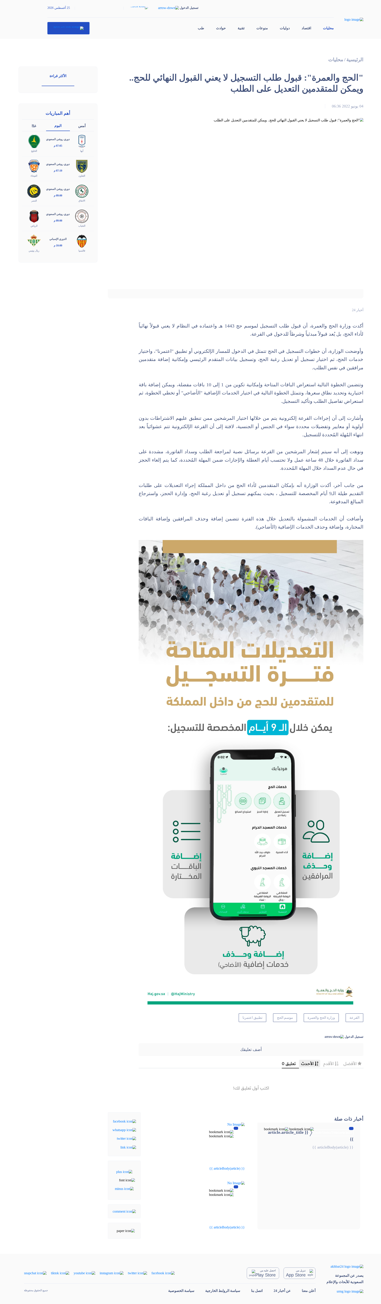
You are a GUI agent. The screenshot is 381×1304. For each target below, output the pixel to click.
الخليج (34, 151)
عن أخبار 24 (282, 1291)
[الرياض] (34, 216)
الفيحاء (34, 175)
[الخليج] (34, 141)
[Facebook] (124, 1121)
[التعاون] (81, 166)
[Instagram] (111, 1273)
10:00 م (58, 245)
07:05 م (58, 145)
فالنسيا (81, 250)
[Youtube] (84, 1273)
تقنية (241, 28)
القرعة (354, 1017)
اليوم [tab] (58, 126)
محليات (328, 28)
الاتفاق (81, 200)
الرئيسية (354, 59)
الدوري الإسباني (58, 238)
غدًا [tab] (34, 126)
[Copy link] (128, 1147)
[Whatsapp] (124, 1130)
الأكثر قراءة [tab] (58, 76)
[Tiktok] (60, 1273)
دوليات (285, 28)
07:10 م (58, 170)
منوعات (262, 28)
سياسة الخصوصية (181, 1291)
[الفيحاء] (34, 166)
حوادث (221, 28)
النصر (34, 200)
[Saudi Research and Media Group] (345, 1291)
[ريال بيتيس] (34, 240)
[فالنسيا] (81, 240)
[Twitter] (126, 1138)
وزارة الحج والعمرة (321, 1017)
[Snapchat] (35, 1273)
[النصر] (34, 191)
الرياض (34, 225)
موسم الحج (285, 1017)
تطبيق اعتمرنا (252, 1017)
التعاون (81, 175)
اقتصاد (306, 28)
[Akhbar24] (345, 1266)
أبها (81, 151)
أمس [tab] (82, 126)
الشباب (81, 225)
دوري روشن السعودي (58, 139)
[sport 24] (68, 28)
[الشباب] (81, 216)
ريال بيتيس (34, 250)
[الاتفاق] (81, 191)
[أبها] (81, 141)
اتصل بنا (257, 1291)
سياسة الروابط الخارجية (222, 1291)
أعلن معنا (309, 1291)
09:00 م (58, 195)
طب (201, 28)
